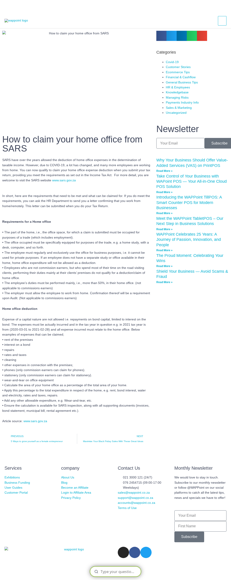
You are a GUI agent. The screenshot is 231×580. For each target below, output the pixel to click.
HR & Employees (178, 87)
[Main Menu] (222, 20)
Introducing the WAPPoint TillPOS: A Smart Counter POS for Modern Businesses (189, 202)
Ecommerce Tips (178, 72)
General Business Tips (182, 82)
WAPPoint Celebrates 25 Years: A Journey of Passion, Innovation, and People (188, 239)
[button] (161, 36)
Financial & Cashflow (181, 77)
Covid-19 (172, 62)
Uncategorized (176, 112)
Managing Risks (177, 97)
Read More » (164, 171)
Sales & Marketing (179, 107)
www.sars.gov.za (64, 180)
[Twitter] (146, 552)
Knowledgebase (177, 92)
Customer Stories (178, 67)
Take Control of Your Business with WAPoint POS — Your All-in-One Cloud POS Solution (191, 181)
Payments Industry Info (182, 102)
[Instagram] (123, 552)
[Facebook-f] (134, 552)
